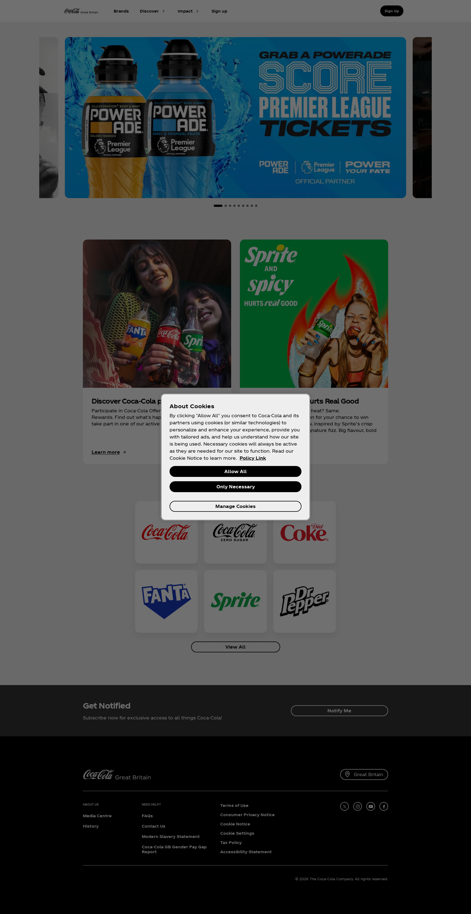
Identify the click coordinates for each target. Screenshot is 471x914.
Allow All (235, 471)
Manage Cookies (235, 506)
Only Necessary (235, 486)
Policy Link (253, 458)
